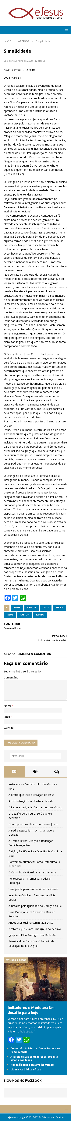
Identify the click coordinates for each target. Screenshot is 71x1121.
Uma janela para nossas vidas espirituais (33, 889)
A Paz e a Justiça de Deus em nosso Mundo (35, 807)
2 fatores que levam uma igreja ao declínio (35, 929)
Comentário (11, 677)
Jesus (10, 614)
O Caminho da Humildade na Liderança (32, 872)
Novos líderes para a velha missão (32, 1064)
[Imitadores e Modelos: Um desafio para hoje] (35, 999)
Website (9, 728)
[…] (33, 1031)
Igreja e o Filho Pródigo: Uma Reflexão (32, 935)
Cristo (31, 607)
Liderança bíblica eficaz (25, 1069)
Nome (8, 706)
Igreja (59, 607)
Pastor (24, 614)
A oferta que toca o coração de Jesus (31, 795)
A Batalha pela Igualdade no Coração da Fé (35, 906)
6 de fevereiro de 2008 (20, 60)
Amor (16, 607)
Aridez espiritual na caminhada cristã (31, 922)
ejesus (41, 60)
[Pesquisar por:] (35, 756)
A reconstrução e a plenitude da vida (31, 801)
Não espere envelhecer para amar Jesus (33, 824)
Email (7, 717)
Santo (40, 614)
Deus (46, 607)
